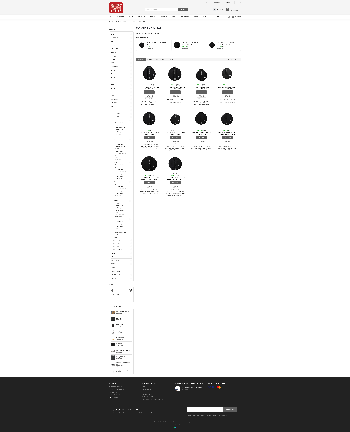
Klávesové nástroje (120, 210)
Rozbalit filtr (121, 299)
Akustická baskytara (120, 122)
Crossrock (114, 48)
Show (112, 256)
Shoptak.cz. (181, 424)
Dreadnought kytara (120, 127)
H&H (112, 74)
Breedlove (114, 45)
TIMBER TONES (115, 271)
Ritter (113, 110)
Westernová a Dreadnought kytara (120, 231)
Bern (115, 139)
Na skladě (122, 294)
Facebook (115, 397)
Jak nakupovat (217, 2)
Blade (113, 41)
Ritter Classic (116, 243)
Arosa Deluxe (117, 137)
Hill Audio (114, 81)
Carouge (116, 162)
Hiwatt (113, 84)
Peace (113, 106)
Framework (115, 66)
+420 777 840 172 (114, 394)
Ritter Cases (116, 240)
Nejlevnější (141, 59)
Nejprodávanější (160, 59)
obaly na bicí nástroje (120, 153)
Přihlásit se (230, 409)
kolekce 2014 (116, 114)
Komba (114, 56)
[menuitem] (112, 17)
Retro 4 (116, 237)
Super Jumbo (118, 134)
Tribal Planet (115, 274)
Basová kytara (119, 125)
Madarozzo (114, 99)
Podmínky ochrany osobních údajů (152, 399)
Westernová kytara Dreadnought (120, 215)
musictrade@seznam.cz (119, 389)
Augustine (114, 38)
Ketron (113, 92)
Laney (113, 95)
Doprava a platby (147, 394)
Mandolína (118, 195)
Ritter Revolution (117, 249)
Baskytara (118, 203)
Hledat (183, 9)
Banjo (116, 167)
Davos (115, 181)
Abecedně (170, 59)
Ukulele (117, 197)
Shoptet (172, 424)
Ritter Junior (116, 246)
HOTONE (113, 88)
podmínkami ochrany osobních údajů (216, 415)
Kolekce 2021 (116, 117)
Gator (113, 70)
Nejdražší (149, 59)
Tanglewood (115, 260)
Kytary (114, 59)
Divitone (113, 52)
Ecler (113, 63)
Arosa (115, 120)
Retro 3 (116, 235)
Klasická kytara (119, 132)
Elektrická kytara (119, 129)
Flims (115, 219)
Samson (113, 253)
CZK (238, 2)
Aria (112, 34)
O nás (208, 2)
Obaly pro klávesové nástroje (120, 156)
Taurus (113, 264)
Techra (113, 267)
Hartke (113, 77)
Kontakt (228, 2)
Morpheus (114, 103)
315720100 (115, 392)
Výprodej (114, 278)
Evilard (116, 200)
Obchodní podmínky (148, 396)
